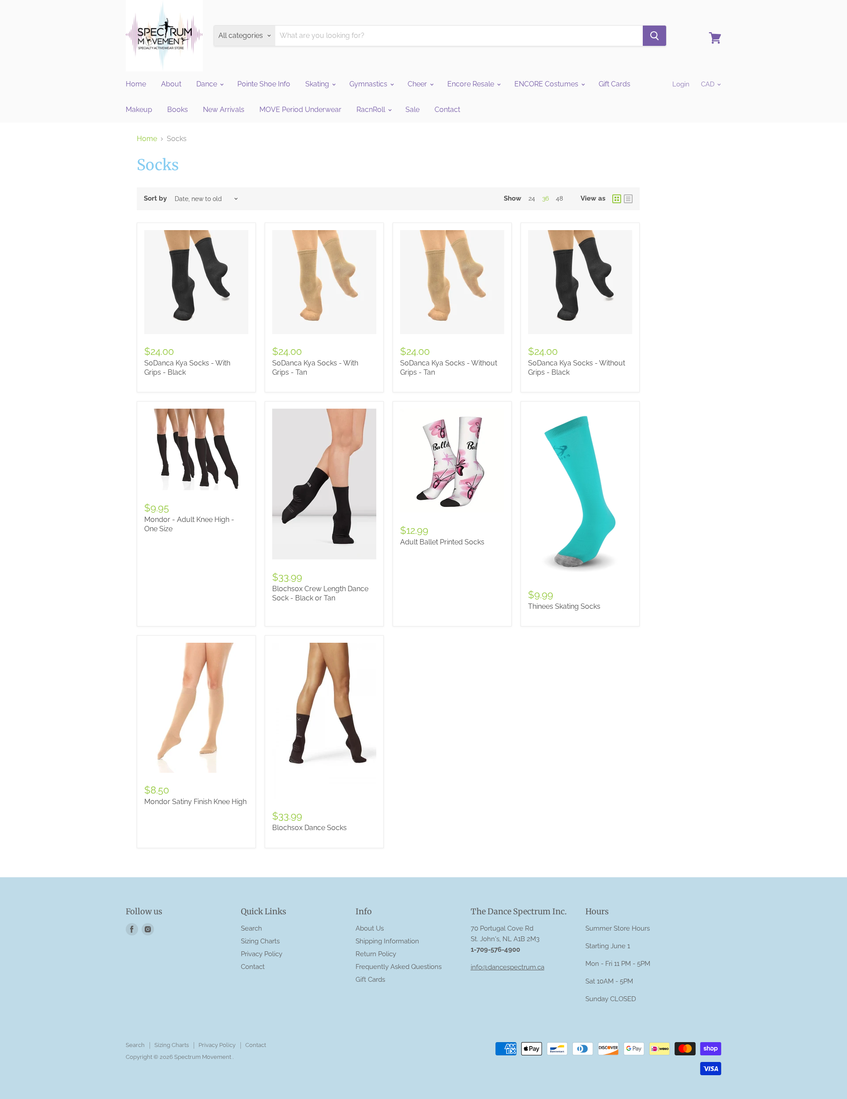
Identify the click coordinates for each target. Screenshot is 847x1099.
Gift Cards (614, 84)
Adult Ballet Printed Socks (442, 542)
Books (177, 109)
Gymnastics (369, 84)
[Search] (654, 36)
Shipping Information (387, 941)
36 (545, 198)
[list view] (628, 198)
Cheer (418, 84)
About (171, 84)
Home (136, 84)
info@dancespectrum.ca (507, 967)
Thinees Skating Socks (564, 606)
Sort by (155, 198)
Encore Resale (471, 84)
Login (681, 84)
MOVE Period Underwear (300, 109)
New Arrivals (223, 109)
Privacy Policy (261, 954)
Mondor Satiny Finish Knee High (195, 801)
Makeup (139, 109)
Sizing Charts (260, 941)
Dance (207, 84)
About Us (370, 928)
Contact (447, 109)
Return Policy (376, 954)
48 (559, 198)
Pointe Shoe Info (263, 84)
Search (251, 928)
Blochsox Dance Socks (309, 827)
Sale (412, 109)
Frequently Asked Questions (399, 967)
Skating (318, 84)
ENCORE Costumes (547, 84)
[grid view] (616, 198)
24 (531, 198)
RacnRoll (371, 109)
